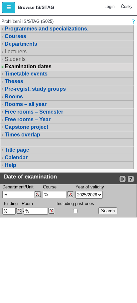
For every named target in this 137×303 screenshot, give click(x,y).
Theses (14, 81)
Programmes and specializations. (46, 28)
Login (109, 6)
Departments (21, 44)
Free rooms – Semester (34, 112)
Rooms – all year (26, 104)
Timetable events (26, 73)
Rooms (14, 96)
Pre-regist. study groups (35, 89)
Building (10, 203)
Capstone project (26, 127)
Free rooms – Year (28, 119)
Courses (15, 36)
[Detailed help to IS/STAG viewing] (130, 179)
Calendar (16, 157)
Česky (126, 6)
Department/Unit (18, 186)
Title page (17, 150)
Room (27, 203)
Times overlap (22, 134)
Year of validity (89, 186)
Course (50, 186)
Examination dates (28, 67)
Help (10, 165)
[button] (8, 7)
